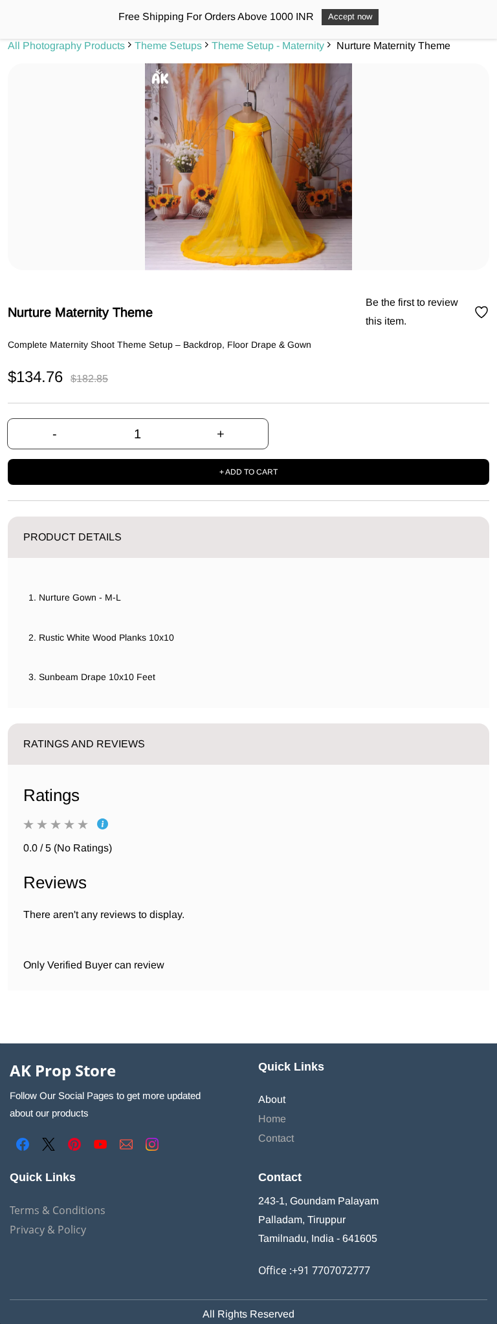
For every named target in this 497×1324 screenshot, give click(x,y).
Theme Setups (168, 45)
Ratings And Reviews (84, 743)
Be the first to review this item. (412, 311)
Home (272, 1118)
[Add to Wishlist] (481, 312)
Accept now (350, 16)
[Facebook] (22, 1144)
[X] (48, 1144)
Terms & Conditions (57, 1210)
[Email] (126, 1144)
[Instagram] (152, 1144)
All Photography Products (66, 45)
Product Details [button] (72, 536)
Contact (276, 1138)
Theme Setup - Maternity (268, 45)
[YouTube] (100, 1144)
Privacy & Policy (48, 1230)
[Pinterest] (74, 1144)
